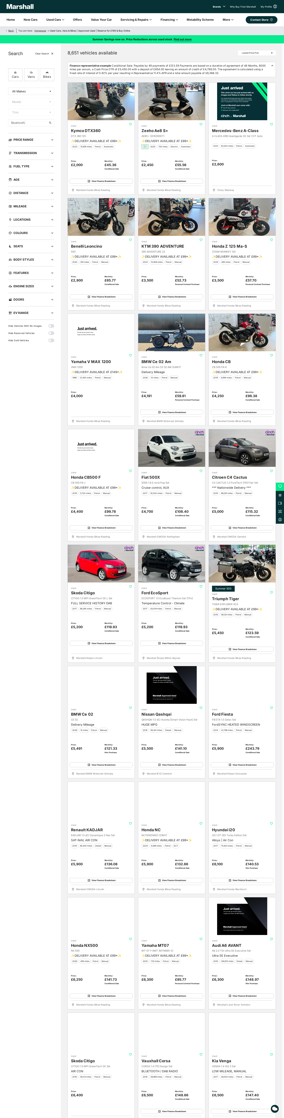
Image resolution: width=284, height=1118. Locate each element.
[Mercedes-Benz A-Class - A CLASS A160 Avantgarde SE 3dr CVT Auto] (242, 101)
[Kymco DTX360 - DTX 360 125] (101, 101)
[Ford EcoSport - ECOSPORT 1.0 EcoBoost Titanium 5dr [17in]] (171, 563)
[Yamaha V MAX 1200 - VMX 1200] (101, 332)
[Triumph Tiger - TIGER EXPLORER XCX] (242, 563)
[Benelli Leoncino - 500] (101, 217)
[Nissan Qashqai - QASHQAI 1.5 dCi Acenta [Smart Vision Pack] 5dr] (171, 685)
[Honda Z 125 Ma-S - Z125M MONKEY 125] (242, 217)
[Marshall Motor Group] (20, 6)
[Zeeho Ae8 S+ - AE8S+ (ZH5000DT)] (171, 101)
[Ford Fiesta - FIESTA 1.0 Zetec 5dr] (242, 685)
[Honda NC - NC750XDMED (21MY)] (171, 800)
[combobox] (31, 91)
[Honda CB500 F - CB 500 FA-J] (101, 448)
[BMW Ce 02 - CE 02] (101, 685)
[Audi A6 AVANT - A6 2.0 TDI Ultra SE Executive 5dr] (242, 916)
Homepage (40, 30)
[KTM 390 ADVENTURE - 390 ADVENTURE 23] (171, 217)
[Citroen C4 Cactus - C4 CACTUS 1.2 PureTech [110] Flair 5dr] (242, 448)
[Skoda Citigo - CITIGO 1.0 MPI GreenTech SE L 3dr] (101, 563)
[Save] (130, 124)
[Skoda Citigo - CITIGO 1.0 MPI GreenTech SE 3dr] (101, 1031)
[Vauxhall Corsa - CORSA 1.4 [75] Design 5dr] (171, 1031)
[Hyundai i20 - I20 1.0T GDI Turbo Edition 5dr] (242, 800)
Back (11, 30)
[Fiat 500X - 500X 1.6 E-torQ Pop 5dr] (171, 448)
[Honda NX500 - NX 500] (101, 916)
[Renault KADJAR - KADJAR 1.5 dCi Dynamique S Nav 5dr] (101, 800)
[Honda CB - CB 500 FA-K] (242, 332)
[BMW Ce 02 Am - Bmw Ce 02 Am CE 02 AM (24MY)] (171, 332)
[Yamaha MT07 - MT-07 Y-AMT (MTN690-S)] (171, 916)
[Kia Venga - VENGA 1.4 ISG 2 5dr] (242, 1031)
